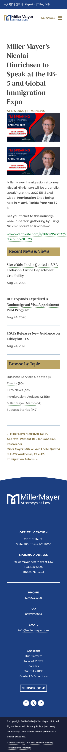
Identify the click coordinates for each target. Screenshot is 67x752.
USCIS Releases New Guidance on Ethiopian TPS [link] (33, 336)
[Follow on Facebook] (26, 703)
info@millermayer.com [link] (33, 630)
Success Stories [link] (18, 409)
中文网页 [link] (8, 4)
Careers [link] (33, 666)
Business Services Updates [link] (27, 377)
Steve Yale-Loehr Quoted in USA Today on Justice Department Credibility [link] (32, 270)
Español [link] (30, 4)
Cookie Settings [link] (16, 742)
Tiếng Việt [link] (43, 4)
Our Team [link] (33, 650)
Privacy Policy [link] (35, 726)
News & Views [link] (33, 661)
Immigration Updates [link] (23, 396)
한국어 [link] (19, 4)
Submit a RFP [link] (33, 671)
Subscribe (31, 688)
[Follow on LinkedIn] (41, 703)
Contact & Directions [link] (33, 676)
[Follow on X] (33, 703)
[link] (19, 20)
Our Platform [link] (33, 656)
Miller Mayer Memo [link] (21, 403)
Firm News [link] (36, 111)
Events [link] (12, 383)
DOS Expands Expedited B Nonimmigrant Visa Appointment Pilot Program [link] (33, 304)
